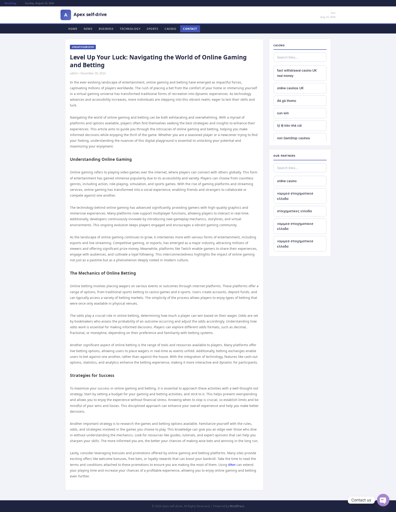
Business (106, 29)
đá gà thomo (286, 101)
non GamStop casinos (293, 138)
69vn (232, 464)
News (88, 29)
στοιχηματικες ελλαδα (294, 211)
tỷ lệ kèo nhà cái (289, 125)
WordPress (237, 506)
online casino (287, 181)
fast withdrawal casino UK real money (297, 72)
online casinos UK (290, 88)
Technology (130, 29)
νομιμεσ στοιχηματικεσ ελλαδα (295, 195)
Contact (190, 29)
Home (72, 29)
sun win (283, 113)
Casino (170, 29)
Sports (152, 29)
